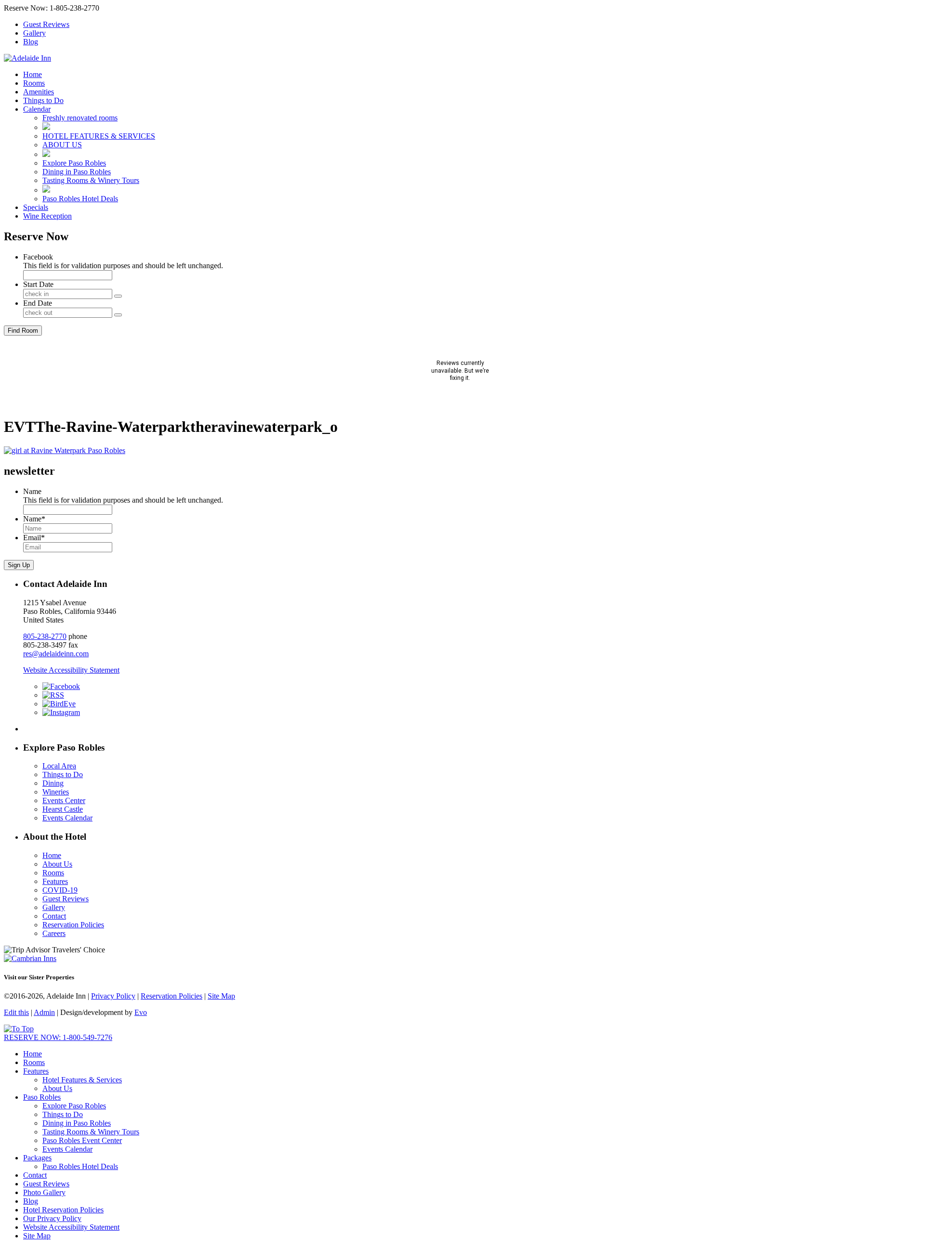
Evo (140, 1012)
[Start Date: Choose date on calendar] (118, 296)
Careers (54, 933)
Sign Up (19, 565)
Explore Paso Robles (74, 163)
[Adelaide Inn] (27, 58)
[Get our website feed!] (53, 695)
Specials (35, 207)
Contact (54, 916)
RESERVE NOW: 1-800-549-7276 (58, 1037)
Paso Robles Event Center (82, 1140)
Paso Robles (42, 1097)
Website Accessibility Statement (71, 670)
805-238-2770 (44, 636)
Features (55, 881)
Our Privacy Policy (52, 1218)
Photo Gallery (44, 1192)
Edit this (16, 1012)
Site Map (221, 996)
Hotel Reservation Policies (63, 1210)
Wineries (55, 792)
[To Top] (19, 1029)
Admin (44, 1012)
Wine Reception (47, 216)
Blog (30, 42)
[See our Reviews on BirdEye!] (59, 704)
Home (32, 74)
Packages (37, 1158)
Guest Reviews (46, 24)
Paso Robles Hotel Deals (80, 199)
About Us (57, 864)
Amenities (38, 92)
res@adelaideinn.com (56, 654)
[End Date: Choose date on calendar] (118, 314)
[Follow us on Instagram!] (61, 712)
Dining (53, 783)
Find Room (23, 330)
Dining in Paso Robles (76, 172)
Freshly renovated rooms (80, 118)
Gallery (34, 33)
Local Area (59, 766)
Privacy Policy (113, 996)
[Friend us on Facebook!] (61, 686)
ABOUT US (62, 145)
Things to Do (43, 100)
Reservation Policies (73, 925)
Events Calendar (67, 818)
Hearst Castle (62, 809)
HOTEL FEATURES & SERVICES (98, 136)
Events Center (63, 800)
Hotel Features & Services (82, 1080)
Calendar (37, 109)
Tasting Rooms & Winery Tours (90, 180)
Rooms (34, 83)
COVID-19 (60, 890)
